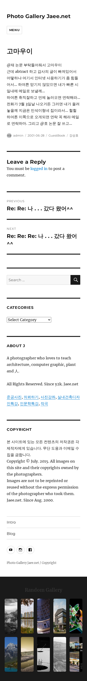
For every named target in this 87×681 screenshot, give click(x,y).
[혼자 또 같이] (43, 654)
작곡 (44, 403)
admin (18, 135)
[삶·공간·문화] (59, 654)
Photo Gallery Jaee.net (39, 16)
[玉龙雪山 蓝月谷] (11, 654)
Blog (11, 533)
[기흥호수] (27, 654)
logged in (39, 168)
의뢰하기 (31, 397)
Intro (11, 522)
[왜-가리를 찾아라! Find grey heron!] (11, 616)
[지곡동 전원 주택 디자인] (59, 616)
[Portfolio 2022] (76, 654)
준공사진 (14, 397)
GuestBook (56, 135)
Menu (14, 30)
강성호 (73, 135)
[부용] (76, 616)
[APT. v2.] (27, 616)
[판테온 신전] (43, 616)
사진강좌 (48, 397)
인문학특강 (29, 403)
